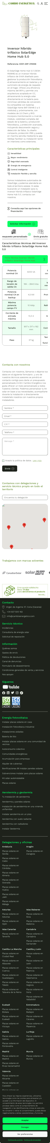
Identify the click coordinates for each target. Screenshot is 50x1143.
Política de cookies (15, 1140)
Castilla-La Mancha (12, 949)
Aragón (29, 846)
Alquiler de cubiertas (12, 763)
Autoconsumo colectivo (13, 749)
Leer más (37, 460)
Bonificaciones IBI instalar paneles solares (22, 768)
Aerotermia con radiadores (15, 824)
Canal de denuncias (11, 661)
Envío (7, 468)
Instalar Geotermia (11, 828)
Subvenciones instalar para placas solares (22, 773)
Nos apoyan (7, 674)
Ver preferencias (25, 1134)
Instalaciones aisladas (12, 732)
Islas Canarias (9, 929)
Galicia (5, 1032)
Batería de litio (9, 736)
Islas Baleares (33, 909)
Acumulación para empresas (16, 759)
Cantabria (31, 929)
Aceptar (25, 1120)
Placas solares (9, 783)
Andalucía (7, 846)
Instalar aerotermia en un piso (16, 814)
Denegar (25, 1127)
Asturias (6, 909)
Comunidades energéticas (14, 754)
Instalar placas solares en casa (17, 722)
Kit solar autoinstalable (13, 778)
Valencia (6, 1071)
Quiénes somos (9, 648)
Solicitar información (20, 224)
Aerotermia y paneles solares (16, 801)
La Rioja (30, 1032)
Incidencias (7, 628)
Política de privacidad (32, 1140)
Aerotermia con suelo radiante (16, 819)
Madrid (5, 1051)
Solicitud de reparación (13, 636)
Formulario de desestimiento (16, 666)
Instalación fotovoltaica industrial (18, 727)
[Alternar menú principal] (46, 3)
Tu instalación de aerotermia (16, 797)
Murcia (29, 1051)
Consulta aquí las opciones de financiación (26, 209)
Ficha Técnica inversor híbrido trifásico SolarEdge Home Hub (20, 259)
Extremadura (32, 1005)
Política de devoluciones (13, 657)
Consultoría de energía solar (15, 632)
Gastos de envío (10, 652)
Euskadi (6, 1005)
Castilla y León (33, 949)
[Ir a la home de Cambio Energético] (18, 3)
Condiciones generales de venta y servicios (23, 670)
